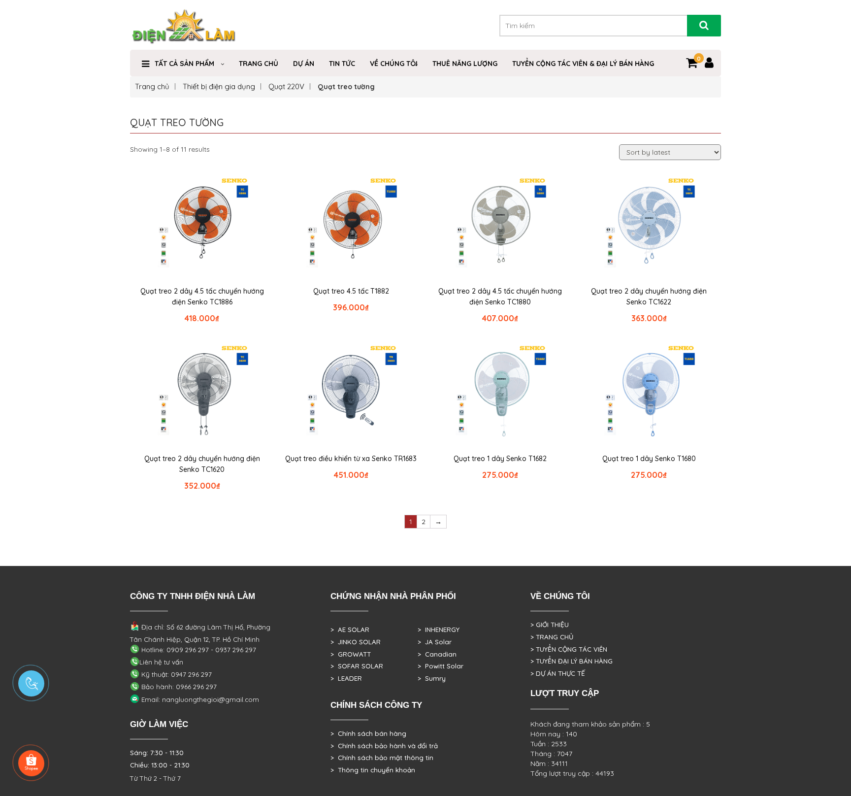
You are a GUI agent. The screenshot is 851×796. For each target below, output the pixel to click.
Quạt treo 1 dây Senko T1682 (500, 458)
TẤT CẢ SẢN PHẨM (184, 63)
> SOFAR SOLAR (356, 666)
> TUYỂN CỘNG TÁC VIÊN (568, 649)
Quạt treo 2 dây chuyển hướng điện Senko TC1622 (649, 296)
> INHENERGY (438, 629)
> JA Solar (435, 642)
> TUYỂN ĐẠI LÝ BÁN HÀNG (571, 661)
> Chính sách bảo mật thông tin (381, 758)
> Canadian (437, 654)
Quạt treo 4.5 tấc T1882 (351, 291)
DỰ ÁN (303, 63)
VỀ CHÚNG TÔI (394, 63)
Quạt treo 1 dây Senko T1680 (649, 458)
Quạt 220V (286, 86)
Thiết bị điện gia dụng (219, 86)
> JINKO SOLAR (355, 642)
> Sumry (432, 678)
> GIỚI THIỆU (549, 625)
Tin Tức (342, 63)
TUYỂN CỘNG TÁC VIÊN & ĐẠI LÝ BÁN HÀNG (583, 63)
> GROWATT (350, 654)
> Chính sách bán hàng (368, 733)
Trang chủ (152, 86)
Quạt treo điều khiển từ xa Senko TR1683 (351, 458)
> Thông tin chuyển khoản (372, 770)
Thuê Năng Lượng (464, 63)
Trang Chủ (258, 63)
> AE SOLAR (349, 629)
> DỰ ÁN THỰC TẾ (557, 673)
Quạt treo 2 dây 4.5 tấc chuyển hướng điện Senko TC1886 (202, 296)
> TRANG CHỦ (551, 637)
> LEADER (346, 678)
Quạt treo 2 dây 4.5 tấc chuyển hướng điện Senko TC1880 (500, 296)
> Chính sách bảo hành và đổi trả (384, 746)
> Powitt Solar (440, 666)
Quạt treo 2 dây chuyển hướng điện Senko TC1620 (202, 464)
